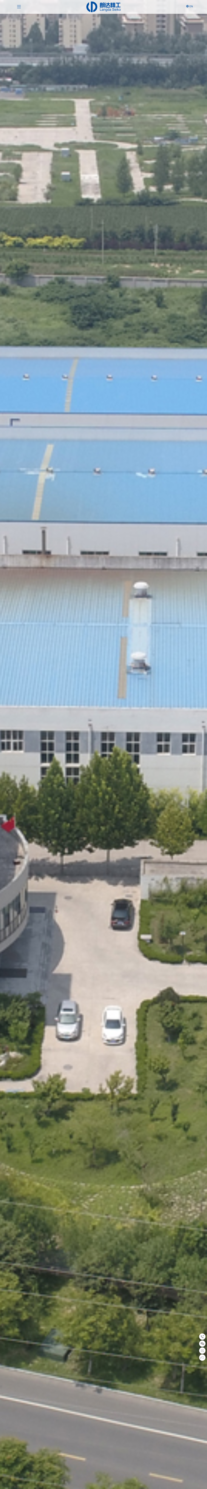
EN (191, 6)
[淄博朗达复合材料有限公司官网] (103, 7)
